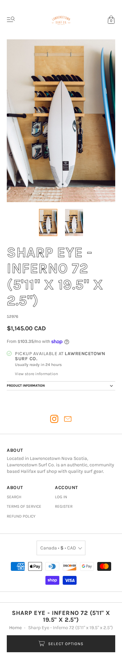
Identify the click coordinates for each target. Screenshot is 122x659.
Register (64, 506)
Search (14, 497)
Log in (61, 497)
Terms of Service (24, 506)
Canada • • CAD (58, 548)
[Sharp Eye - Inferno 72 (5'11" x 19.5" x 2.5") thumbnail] (48, 222)
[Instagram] (54, 419)
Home (15, 628)
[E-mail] (68, 419)
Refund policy (21, 516)
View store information (36, 373)
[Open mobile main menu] (11, 20)
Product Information (26, 386)
